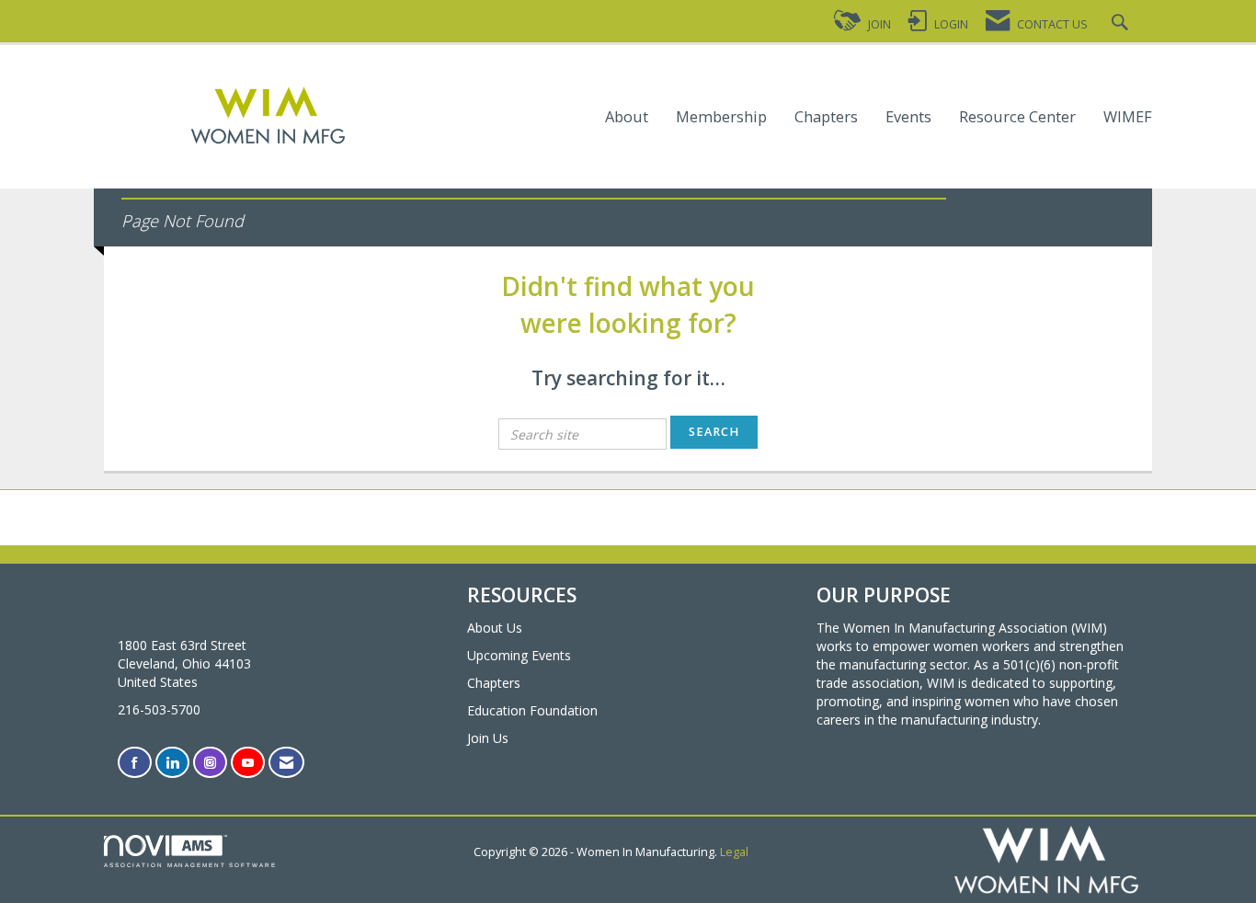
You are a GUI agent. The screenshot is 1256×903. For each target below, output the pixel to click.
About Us (494, 627)
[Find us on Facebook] (135, 763)
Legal (734, 852)
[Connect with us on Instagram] (210, 763)
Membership (721, 117)
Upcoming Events (519, 655)
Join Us (487, 738)
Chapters (826, 117)
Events (908, 117)
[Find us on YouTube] (248, 763)
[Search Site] (1122, 24)
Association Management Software (190, 865)
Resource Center (1017, 117)
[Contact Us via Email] (286, 763)
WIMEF (1127, 117)
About (626, 117)
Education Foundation (532, 710)
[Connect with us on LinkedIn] (172, 763)
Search (714, 432)
